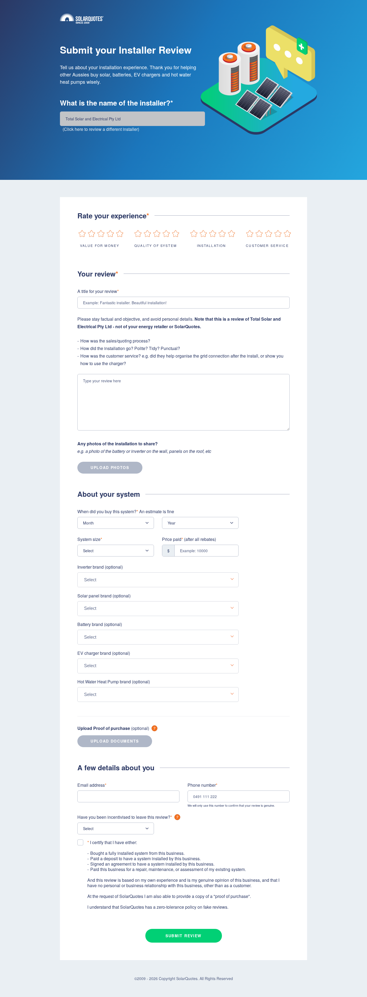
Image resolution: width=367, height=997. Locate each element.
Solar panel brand (104, 596)
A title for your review (98, 291)
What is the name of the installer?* (116, 103)
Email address (91, 785)
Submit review (183, 935)
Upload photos (110, 467)
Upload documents (115, 741)
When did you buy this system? (125, 511)
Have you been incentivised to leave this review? (124, 817)
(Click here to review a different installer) (101, 129)
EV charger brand (103, 653)
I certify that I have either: (112, 842)
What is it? (154, 728)
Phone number (202, 785)
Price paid (189, 539)
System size (89, 539)
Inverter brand (100, 567)
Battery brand (99, 624)
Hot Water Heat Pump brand (113, 681)
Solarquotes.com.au (183, 18)
